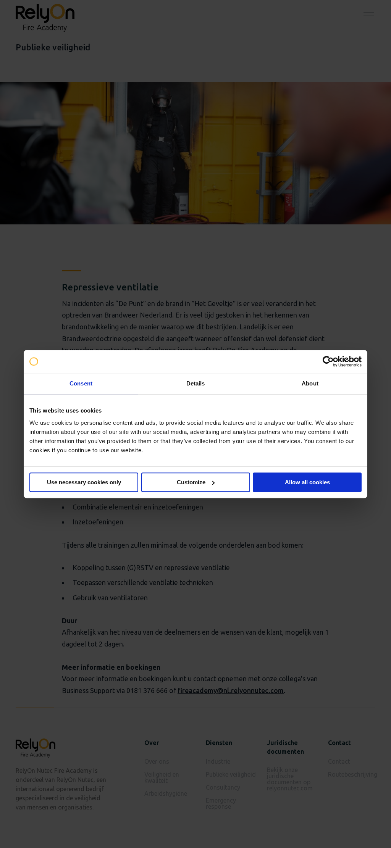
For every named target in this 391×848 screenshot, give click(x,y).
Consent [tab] (80, 383)
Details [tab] (195, 383)
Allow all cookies (307, 482)
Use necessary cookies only (84, 482)
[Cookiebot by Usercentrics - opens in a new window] (328, 361)
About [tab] (310, 383)
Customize (191, 482)
